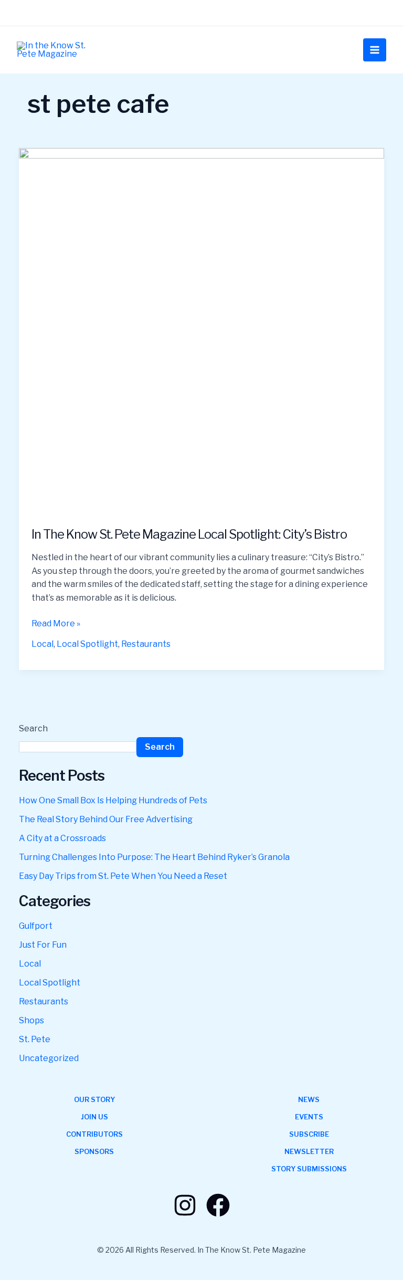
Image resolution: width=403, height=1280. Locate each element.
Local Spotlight (87, 644)
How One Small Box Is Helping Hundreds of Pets (113, 800)
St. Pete (34, 1039)
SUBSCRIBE (309, 1134)
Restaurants (146, 644)
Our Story (94, 1099)
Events (309, 1117)
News (309, 1099)
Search (33, 728)
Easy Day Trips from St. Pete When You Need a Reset (123, 876)
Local (42, 644)
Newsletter (309, 1151)
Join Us (94, 1117)
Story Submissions (309, 1168)
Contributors (94, 1134)
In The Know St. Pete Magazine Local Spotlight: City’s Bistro (189, 534)
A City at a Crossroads (62, 838)
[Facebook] (218, 1205)
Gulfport (35, 926)
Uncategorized (49, 1058)
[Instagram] (185, 1205)
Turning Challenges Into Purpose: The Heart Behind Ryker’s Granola (154, 857)
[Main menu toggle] (374, 49)
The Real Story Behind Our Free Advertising (106, 819)
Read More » (55, 622)
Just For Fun (43, 945)
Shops (31, 1020)
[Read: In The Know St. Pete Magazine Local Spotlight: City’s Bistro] (201, 330)
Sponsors (94, 1151)
